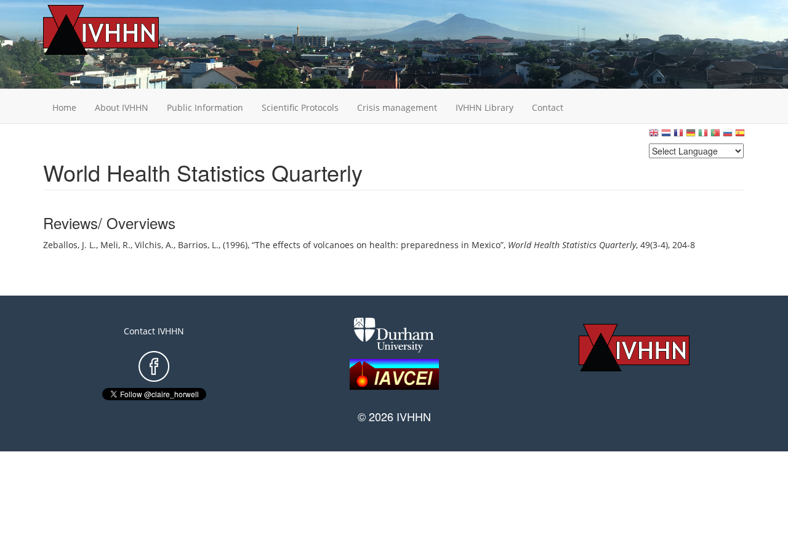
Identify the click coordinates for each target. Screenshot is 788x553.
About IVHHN (121, 107)
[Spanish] (740, 135)
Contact (547, 107)
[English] (654, 135)
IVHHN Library (484, 107)
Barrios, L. (198, 245)
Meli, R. (115, 245)
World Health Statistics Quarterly (572, 245)
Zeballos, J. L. (69, 245)
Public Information (205, 107)
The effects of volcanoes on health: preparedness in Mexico (378, 245)
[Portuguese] (715, 135)
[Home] (120, 30)
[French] (678, 135)
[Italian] (703, 135)
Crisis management (397, 107)
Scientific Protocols (300, 107)
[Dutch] (666, 135)
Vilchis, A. (154, 245)
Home (64, 107)
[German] (691, 135)
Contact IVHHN (154, 331)
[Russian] (728, 135)
